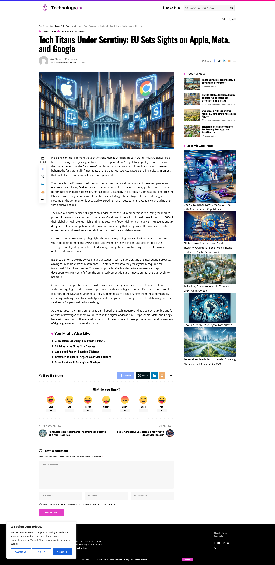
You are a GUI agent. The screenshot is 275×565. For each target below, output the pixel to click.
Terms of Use (140, 559)
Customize (20, 551)
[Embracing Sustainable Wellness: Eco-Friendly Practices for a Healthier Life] (192, 131)
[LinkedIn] (175, 8)
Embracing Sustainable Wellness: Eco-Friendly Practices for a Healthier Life (218, 129)
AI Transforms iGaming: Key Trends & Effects (80, 341)
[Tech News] (61, 8)
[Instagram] (171, 8)
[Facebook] (163, 8)
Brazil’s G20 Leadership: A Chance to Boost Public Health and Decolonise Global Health (218, 97)
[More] (234, 60)
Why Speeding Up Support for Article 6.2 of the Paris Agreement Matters (219, 113)
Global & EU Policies (212, 104)
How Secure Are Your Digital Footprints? (208, 325)
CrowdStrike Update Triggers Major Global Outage (83, 357)
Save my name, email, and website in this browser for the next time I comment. (80, 504)
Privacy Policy (122, 559)
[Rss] (179, 8)
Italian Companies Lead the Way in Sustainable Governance (219, 81)
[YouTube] (167, 8)
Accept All (62, 551)
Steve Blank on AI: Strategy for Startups (77, 362)
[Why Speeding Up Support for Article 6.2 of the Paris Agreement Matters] (192, 115)
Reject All (42, 551)
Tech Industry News (73, 31)
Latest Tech (49, 31)
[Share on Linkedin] (224, 60)
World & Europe (228, 104)
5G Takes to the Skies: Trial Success (75, 346)
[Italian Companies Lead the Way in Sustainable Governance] (192, 84)
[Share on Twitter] (219, 60)
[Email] (229, 60)
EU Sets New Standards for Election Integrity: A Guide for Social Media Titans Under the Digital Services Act (208, 248)
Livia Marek (55, 59)
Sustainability (209, 86)
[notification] (217, 18)
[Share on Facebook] (214, 60)
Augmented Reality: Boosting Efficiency (77, 351)
